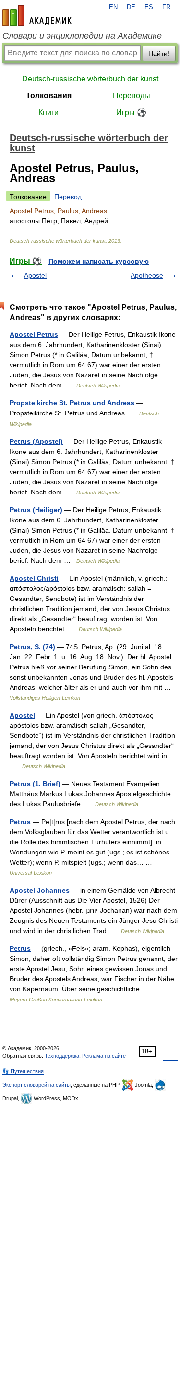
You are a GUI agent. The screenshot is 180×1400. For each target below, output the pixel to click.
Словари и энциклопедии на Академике (82, 35)
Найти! (158, 53)
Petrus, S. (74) (32, 647)
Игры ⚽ (131, 112)
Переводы (131, 96)
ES (148, 7)
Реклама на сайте (104, 1056)
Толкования (49, 96)
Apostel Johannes (40, 890)
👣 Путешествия (23, 1071)
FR (166, 7)
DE (131, 7)
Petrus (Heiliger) (36, 510)
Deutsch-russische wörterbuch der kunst (90, 79)
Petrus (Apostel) (36, 441)
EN (113, 7)
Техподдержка (62, 1056)
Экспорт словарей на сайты (36, 1085)
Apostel (35, 275)
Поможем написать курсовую (98, 261)
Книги (48, 112)
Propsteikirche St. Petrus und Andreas (72, 403)
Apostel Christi (34, 578)
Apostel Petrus (34, 334)
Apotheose (147, 275)
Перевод (68, 196)
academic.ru (37, 15)
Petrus (20, 822)
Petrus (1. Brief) (35, 783)
